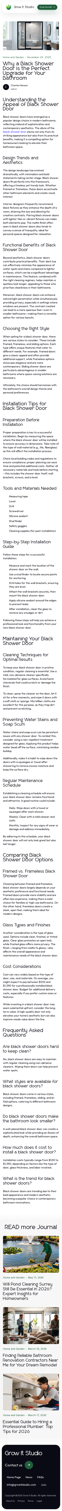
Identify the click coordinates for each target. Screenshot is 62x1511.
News (29, 1477)
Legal (39, 1501)
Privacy (21, 1501)
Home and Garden (13, 57)
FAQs (40, 1477)
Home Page (14, 1477)
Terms (31, 1501)
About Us (10, 1501)
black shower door (14, 131)
